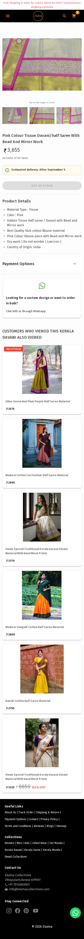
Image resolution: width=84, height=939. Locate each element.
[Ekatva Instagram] (9, 910)
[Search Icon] (64, 16)
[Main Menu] (8, 16)
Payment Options (18, 263)
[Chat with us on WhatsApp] (75, 912)
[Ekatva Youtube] (35, 910)
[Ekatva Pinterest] (26, 910)
